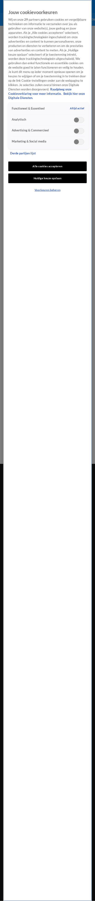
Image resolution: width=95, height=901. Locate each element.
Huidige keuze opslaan (48, 178)
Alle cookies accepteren (47, 166)
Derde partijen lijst (23, 153)
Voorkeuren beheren (47, 189)
